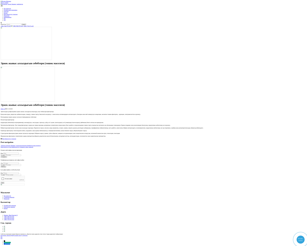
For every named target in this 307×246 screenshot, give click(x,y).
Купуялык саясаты (6, 235)
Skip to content (4, 2)
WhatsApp (8, 242)
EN (5, 20)
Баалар (6, 13)
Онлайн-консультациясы (10, 10)
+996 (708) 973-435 (6, 26)
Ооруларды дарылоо (9, 207)
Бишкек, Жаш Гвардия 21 (11, 215)
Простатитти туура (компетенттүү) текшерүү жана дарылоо (17, 147)
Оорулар (6, 11)
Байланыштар (7, 17)
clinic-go (3, 109)
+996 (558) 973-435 (18, 26)
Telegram (7, 244)
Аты (2, 163)
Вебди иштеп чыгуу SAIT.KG (19, 235)
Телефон (3, 155)
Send (2, 182)
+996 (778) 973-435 (28, 26)
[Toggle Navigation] (2, 6)
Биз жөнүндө (7, 8)
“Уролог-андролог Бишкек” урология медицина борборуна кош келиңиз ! (21, 145)
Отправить (3, 156)
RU (5, 18)
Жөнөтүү (3, 166)
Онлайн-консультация (10, 205)
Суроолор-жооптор (9, 197)
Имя (2, 153)
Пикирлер (6, 15)
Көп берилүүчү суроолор (11, 14)
